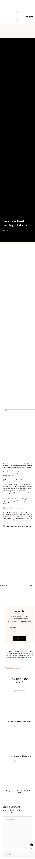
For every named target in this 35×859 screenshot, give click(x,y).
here (12, 476)
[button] (3, 9)
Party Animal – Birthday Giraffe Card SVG (19, 792)
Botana (5, 498)
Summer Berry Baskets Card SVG (19, 721)
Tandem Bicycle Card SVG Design (19, 756)
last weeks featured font (11, 516)
